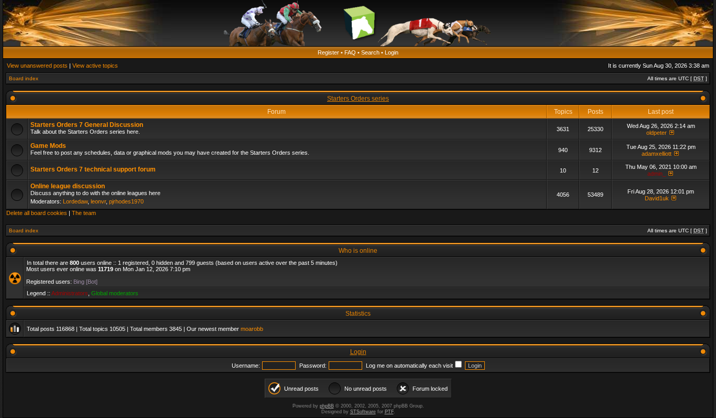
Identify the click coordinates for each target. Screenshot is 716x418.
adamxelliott (656, 154)
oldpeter (656, 133)
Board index (23, 78)
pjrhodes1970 (126, 201)
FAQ (350, 52)
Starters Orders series (358, 98)
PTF (389, 411)
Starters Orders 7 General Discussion (86, 124)
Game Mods (48, 145)
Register (328, 52)
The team (84, 213)
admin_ (656, 173)
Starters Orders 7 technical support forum (93, 169)
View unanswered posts (37, 65)
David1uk (657, 198)
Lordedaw (75, 201)
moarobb (252, 329)
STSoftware (363, 411)
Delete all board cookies (36, 213)
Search (370, 52)
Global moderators (114, 293)
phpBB (327, 406)
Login (391, 52)
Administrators (69, 293)
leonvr (98, 201)
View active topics (95, 65)
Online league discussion (67, 186)
